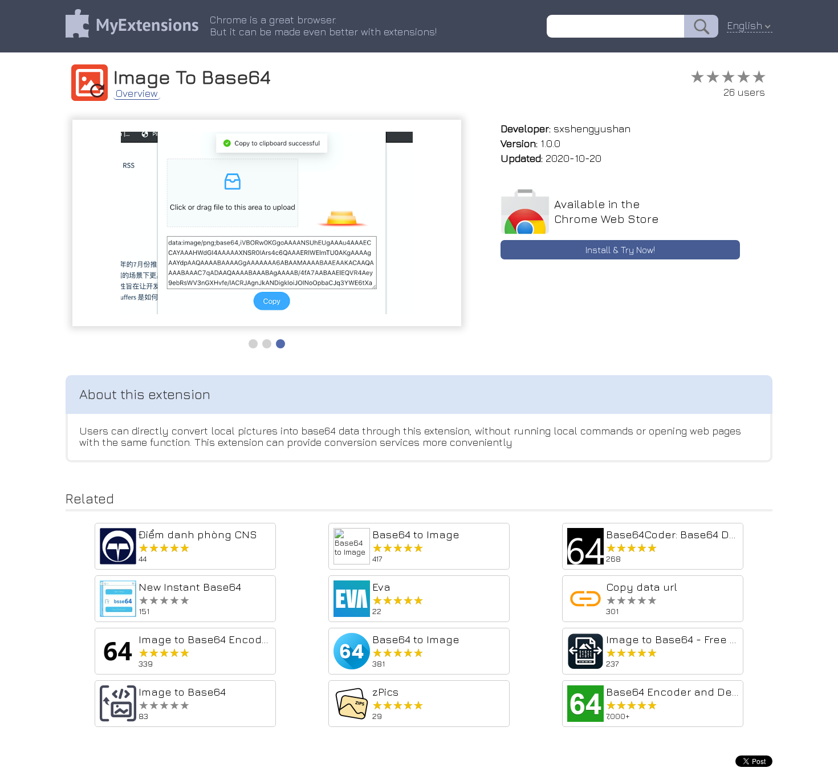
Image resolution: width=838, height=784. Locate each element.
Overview (137, 93)
